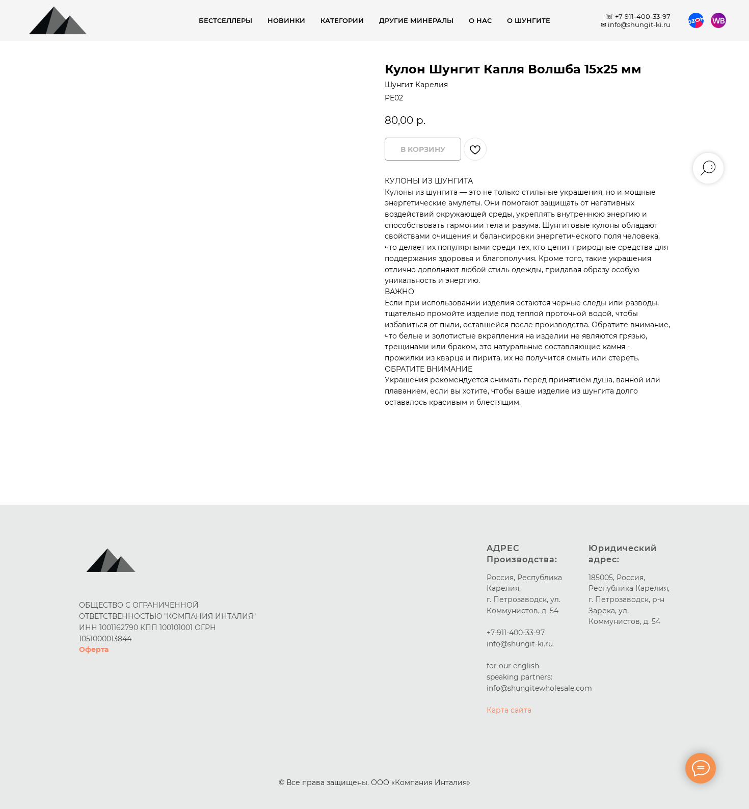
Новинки (286, 20)
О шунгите (528, 20)
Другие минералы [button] (416, 20)
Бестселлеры (225, 20)
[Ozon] (696, 20)
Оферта (94, 649)
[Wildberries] (718, 20)
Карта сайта (509, 710)
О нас (480, 20)
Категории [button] (342, 20)
